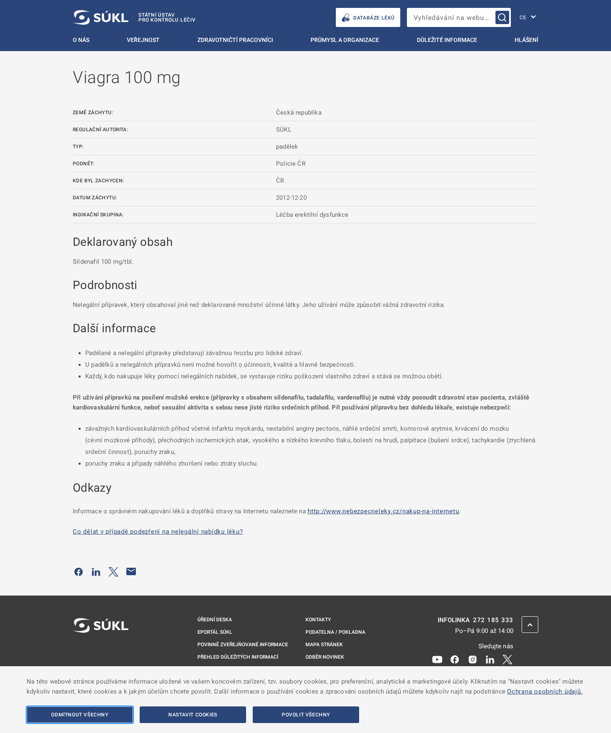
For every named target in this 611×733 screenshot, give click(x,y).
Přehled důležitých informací (237, 657)
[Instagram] (472, 659)
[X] (507, 659)
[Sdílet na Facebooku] (78, 571)
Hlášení (526, 40)
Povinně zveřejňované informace (242, 644)
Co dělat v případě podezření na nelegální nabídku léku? (158, 531)
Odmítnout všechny (79, 715)
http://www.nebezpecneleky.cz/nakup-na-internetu (383, 511)
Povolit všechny (306, 715)
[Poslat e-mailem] (131, 571)
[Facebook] (455, 659)
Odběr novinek (325, 657)
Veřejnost (143, 40)
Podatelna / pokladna (335, 632)
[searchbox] (459, 17)
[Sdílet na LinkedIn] (96, 571)
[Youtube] (437, 659)
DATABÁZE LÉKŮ (374, 18)
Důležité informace (447, 40)
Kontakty (318, 620)
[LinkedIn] (490, 659)
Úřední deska (214, 620)
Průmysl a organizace (344, 40)
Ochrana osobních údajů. (545, 691)
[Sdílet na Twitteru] (113, 571)
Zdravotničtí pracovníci (235, 40)
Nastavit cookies (192, 715)
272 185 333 (493, 620)
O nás (81, 40)
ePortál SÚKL (214, 632)
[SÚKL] (100, 647)
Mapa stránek (324, 644)
